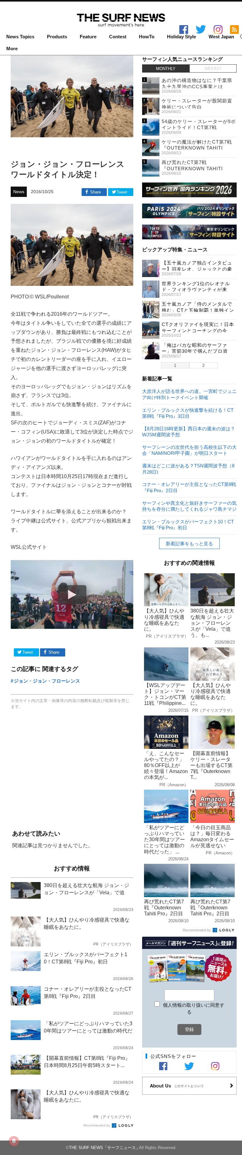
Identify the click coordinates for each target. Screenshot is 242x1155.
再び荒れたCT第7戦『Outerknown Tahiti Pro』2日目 (192, 168)
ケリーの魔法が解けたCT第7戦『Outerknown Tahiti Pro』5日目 (197, 148)
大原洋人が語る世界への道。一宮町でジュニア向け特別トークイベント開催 (189, 394)
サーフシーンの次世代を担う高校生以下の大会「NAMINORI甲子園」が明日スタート (189, 449)
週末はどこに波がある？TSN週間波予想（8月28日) (188, 468)
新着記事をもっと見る (189, 543)
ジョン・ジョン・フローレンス (47, 681)
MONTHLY (166, 68)
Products (57, 36)
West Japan (221, 36)
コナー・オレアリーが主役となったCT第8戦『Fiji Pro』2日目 (189, 487)
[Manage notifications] (14, 1141)
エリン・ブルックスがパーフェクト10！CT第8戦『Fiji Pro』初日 (188, 524)
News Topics (20, 36)
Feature (88, 36)
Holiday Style (181, 36)
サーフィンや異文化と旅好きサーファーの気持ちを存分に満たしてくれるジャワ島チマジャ (189, 505)
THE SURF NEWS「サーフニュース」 (104, 1147)
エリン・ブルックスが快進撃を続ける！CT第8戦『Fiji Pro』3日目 (187, 412)
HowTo (146, 36)
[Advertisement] (72, 770)
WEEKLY (213, 68)
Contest (117, 36)
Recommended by (97, 1125)
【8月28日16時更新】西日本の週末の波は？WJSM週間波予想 (188, 431)
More (12, 48)
